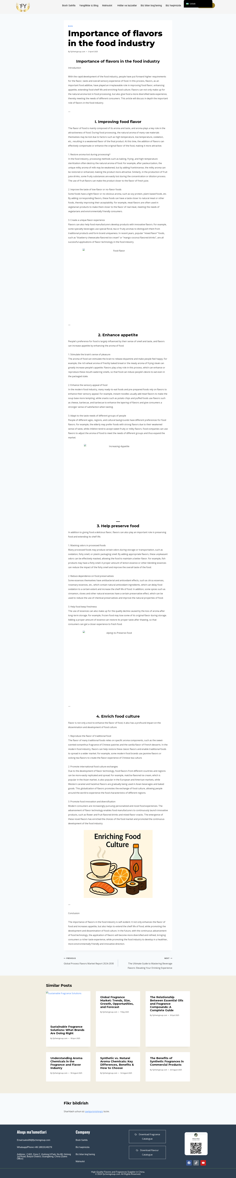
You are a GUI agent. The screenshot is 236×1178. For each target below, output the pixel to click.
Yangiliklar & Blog (88, 5)
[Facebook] (189, 1163)
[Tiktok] (196, 1163)
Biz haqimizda (173, 5)
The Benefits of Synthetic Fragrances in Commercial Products (167, 1061)
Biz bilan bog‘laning (151, 5)
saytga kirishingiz (94, 1111)
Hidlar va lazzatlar (127, 5)
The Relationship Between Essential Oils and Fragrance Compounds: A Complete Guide (166, 1004)
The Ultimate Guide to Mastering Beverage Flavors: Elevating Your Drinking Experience (150, 963)
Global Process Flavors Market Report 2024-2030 (89, 961)
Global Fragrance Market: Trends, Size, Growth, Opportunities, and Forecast (117, 1002)
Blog (70, 26)
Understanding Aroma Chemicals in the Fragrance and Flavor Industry (66, 1063)
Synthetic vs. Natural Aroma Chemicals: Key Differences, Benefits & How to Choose (117, 1063)
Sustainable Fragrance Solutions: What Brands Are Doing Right (67, 1030)
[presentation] (68, 1006)
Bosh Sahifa (68, 5)
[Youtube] (203, 1163)
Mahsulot (107, 5)
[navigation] (198, 4)
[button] (107, 5)
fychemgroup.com (77, 51)
